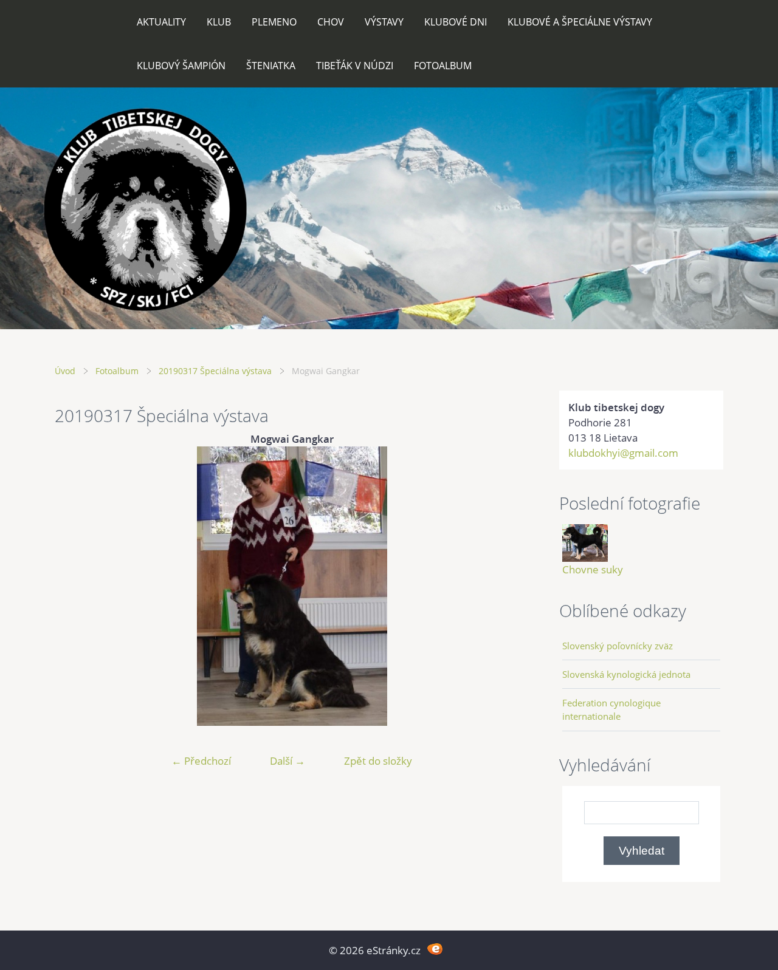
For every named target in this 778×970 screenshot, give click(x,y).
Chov (330, 22)
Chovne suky (592, 569)
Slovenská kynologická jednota (626, 674)
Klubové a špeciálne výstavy (580, 22)
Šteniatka (270, 65)
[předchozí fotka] (74, 586)
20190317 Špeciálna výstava (215, 371)
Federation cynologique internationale (611, 709)
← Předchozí (201, 761)
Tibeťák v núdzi (354, 65)
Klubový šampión (181, 65)
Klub (219, 22)
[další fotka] (509, 586)
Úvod (65, 371)
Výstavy (384, 22)
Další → (287, 761)
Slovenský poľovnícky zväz (617, 646)
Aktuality (161, 22)
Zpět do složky (378, 761)
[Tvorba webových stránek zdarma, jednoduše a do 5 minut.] (435, 949)
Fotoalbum (443, 65)
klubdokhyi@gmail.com (623, 453)
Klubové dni (455, 22)
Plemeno (274, 22)
